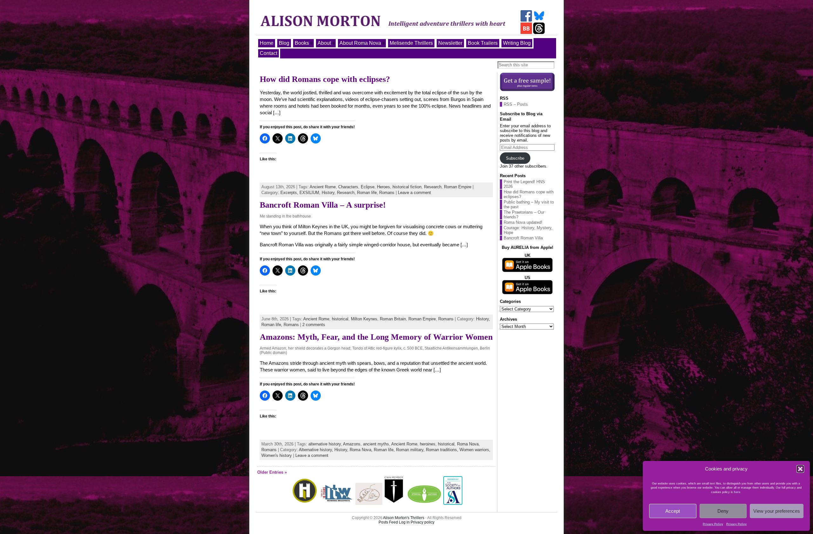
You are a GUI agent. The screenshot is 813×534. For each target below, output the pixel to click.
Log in (404, 522)
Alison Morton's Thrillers (403, 518)
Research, (347, 192)
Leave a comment (414, 192)
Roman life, (368, 192)
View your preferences (776, 511)
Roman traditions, (443, 449)
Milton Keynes (364, 319)
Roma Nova (468, 444)
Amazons (351, 444)
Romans (386, 192)
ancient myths (376, 444)
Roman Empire (457, 186)
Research (432, 186)
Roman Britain (393, 319)
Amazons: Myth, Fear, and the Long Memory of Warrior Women (376, 337)
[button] (800, 469)
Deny (723, 511)
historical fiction (407, 186)
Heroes (383, 186)
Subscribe (515, 158)
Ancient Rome (323, 186)
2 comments (313, 324)
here (737, 492)
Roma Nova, (362, 449)
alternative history (324, 444)
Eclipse (367, 186)
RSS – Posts (516, 104)
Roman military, (411, 449)
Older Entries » (272, 472)
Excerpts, (289, 192)
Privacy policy (422, 522)
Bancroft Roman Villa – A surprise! (323, 205)
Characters (348, 186)
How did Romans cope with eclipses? (325, 79)
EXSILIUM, (310, 192)
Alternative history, (316, 449)
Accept (672, 511)
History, (329, 192)
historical (340, 319)
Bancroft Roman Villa (523, 238)
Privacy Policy (713, 524)
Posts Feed (388, 522)
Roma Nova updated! (523, 222)
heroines (427, 444)
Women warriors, (475, 449)
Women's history (276, 455)
